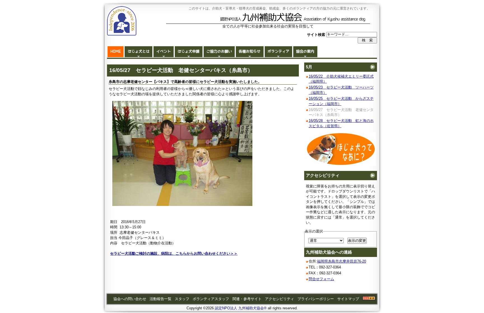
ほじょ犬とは (139, 51)
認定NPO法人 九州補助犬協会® (241, 308)
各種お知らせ (249, 51)
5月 (309, 67)
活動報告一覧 (160, 299)
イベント (163, 51)
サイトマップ (348, 299)
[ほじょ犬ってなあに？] (341, 164)
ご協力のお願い (219, 51)
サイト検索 (316, 34)
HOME (115, 51)
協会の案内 (305, 51)
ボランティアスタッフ (211, 299)
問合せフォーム (321, 279)
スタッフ (182, 299)
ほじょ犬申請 (188, 51)
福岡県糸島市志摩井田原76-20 (341, 261)
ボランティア (278, 51)
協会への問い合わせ (129, 299)
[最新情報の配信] (368, 299)
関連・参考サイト (247, 299)
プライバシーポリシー (315, 299)
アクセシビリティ (322, 175)
